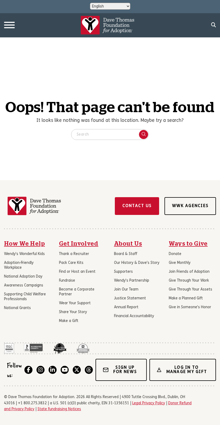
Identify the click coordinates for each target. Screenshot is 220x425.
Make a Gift (68, 321)
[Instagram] (40, 370)
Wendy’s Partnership (131, 281)
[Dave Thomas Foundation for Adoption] (107, 25)
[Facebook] (28, 370)
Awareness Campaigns (23, 286)
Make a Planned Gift (186, 298)
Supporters (123, 272)
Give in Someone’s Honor (190, 307)
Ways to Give (188, 244)
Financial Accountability (134, 316)
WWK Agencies (190, 206)
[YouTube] (65, 370)
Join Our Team (126, 290)
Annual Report (126, 307)
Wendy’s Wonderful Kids (24, 254)
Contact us (137, 206)
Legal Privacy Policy (148, 403)
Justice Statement (130, 298)
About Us (128, 244)
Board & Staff (125, 254)
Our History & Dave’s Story (136, 263)
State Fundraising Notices (59, 409)
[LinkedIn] (53, 370)
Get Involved (78, 244)
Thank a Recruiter (74, 254)
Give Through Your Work (189, 281)
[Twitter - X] (77, 370)
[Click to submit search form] (143, 134)
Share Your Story (73, 312)
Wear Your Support (75, 303)
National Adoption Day (23, 277)
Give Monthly (179, 263)
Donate (175, 254)
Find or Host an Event (77, 272)
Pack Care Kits (71, 263)
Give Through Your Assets (190, 290)
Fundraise (67, 281)
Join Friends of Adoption (189, 272)
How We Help (24, 244)
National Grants (17, 308)
